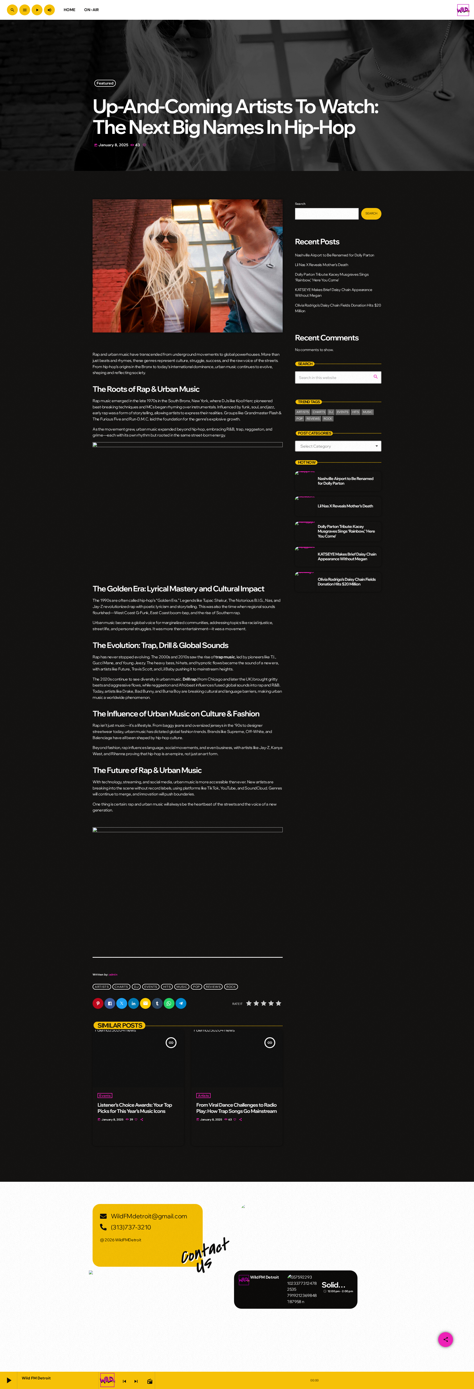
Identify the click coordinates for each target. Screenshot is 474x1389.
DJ (136, 987)
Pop (196, 987)
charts (121, 987)
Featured (105, 83)
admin (113, 974)
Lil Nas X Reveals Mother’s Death (321, 264)
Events (105, 1096)
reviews (213, 987)
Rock (231, 987)
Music (182, 987)
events (150, 987)
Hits (167, 987)
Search (300, 204)
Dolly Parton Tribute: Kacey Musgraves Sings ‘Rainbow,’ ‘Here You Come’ (346, 531)
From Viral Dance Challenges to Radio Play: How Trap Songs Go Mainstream (236, 1108)
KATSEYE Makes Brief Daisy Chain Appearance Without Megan (347, 556)
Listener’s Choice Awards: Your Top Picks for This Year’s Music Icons (135, 1108)
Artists (102, 987)
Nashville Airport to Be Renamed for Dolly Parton (334, 255)
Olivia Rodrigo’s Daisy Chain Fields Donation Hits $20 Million (347, 582)
